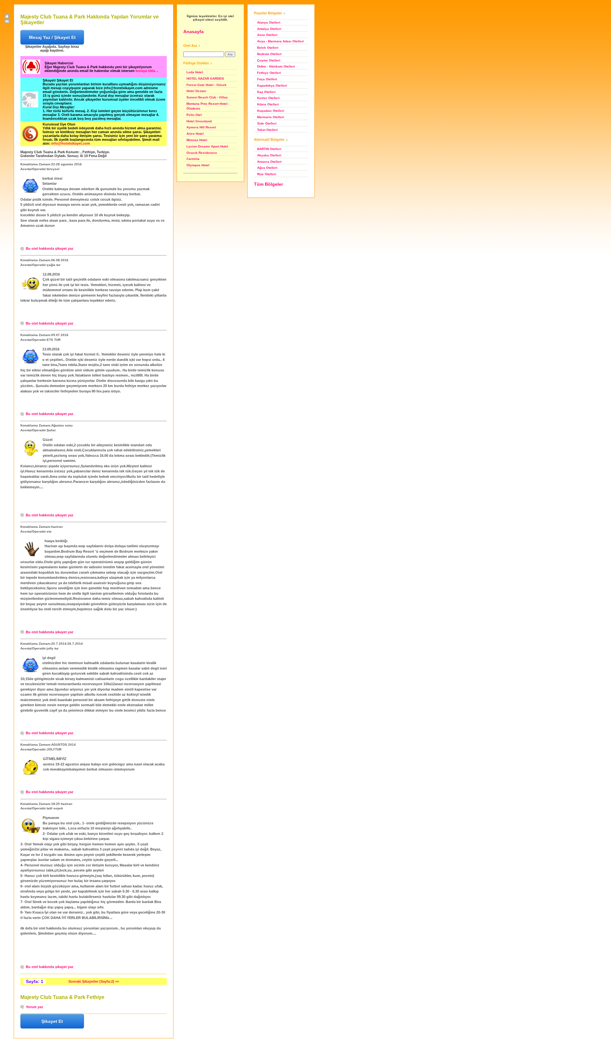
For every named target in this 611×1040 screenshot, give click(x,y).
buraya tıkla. (146, 71)
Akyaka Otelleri (269, 155)
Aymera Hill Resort (201, 127)
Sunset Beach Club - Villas (207, 97)
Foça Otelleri (267, 79)
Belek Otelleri (267, 47)
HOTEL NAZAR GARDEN (205, 78)
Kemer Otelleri (268, 98)
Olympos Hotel (197, 165)
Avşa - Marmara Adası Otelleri (280, 41)
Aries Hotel (195, 133)
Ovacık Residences (201, 152)
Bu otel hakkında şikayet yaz (50, 248)
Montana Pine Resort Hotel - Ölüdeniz (207, 106)
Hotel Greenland (199, 121)
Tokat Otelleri (267, 130)
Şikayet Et (52, 1021)
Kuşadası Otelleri (270, 110)
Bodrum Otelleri (269, 54)
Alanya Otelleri (268, 22)
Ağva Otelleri (267, 167)
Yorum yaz (34, 1007)
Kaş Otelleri (266, 92)
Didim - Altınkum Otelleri (276, 66)
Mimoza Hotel (196, 140)
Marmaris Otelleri (270, 117)
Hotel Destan (196, 91)
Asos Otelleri (267, 35)
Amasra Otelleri (269, 161)
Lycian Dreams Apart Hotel (207, 146)
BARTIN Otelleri (269, 149)
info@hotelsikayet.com (70, 143)
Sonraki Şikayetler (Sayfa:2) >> (93, 981)
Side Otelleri (267, 123)
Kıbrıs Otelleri (268, 104)
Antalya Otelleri (269, 29)
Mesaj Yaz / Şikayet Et (52, 37)
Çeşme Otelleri (268, 60)
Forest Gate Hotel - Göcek (206, 85)
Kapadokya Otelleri (272, 85)
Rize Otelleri (266, 174)
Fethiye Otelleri (269, 73)
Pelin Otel (194, 115)
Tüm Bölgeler (268, 184)
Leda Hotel (194, 72)
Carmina (193, 159)
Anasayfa (193, 31)
